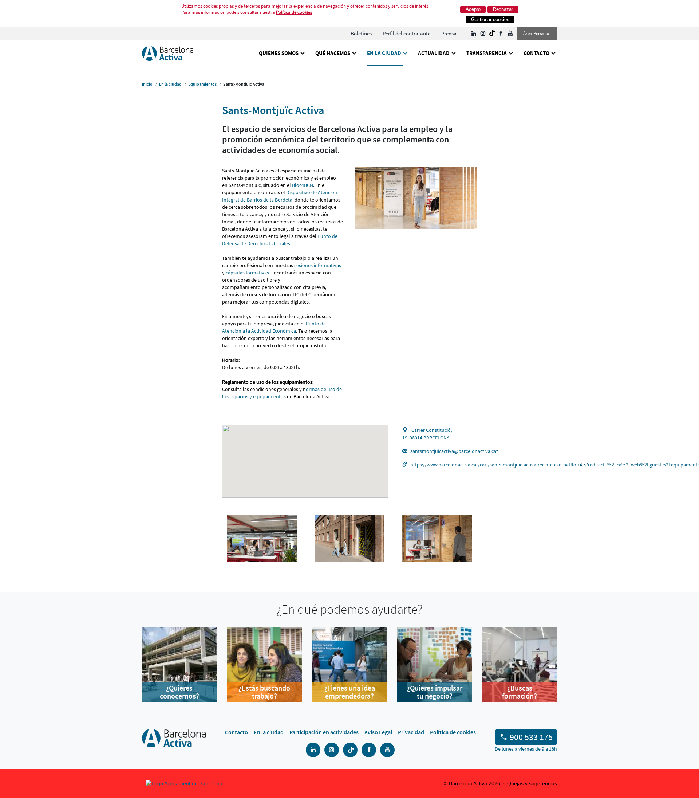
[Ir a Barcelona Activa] (167, 53)
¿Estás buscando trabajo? (264, 692)
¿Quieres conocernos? (179, 692)
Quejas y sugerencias (532, 783)
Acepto (473, 9)
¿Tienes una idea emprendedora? (349, 692)
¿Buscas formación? (519, 692)
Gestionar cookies (490, 19)
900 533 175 (531, 737)
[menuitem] (361, 33)
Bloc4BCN (302, 185)
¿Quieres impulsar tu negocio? (434, 692)
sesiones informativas (317, 265)
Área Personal (536, 33)
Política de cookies (294, 12)
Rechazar (503, 9)
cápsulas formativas (247, 272)
